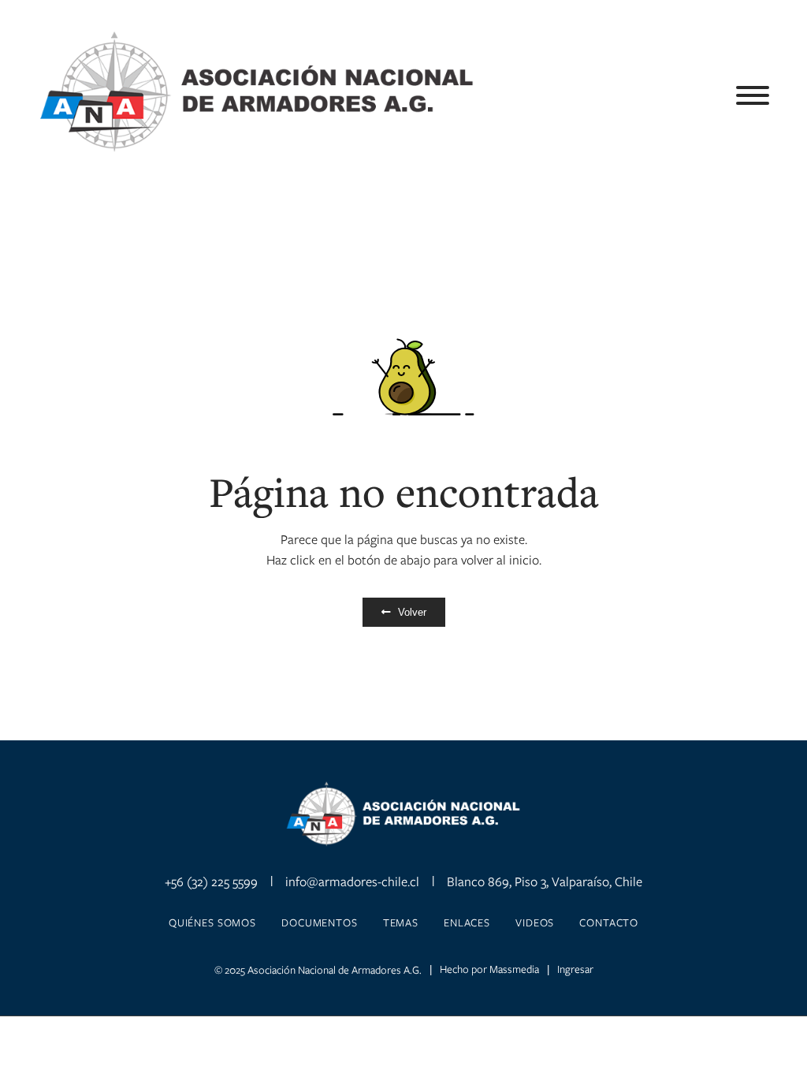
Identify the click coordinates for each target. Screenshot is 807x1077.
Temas (400, 922)
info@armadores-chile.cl (352, 881)
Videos (534, 922)
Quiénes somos (212, 922)
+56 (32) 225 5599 (211, 881)
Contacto (608, 922)
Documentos (319, 922)
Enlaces (467, 922)
